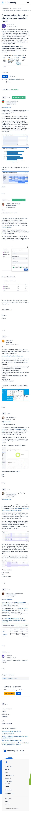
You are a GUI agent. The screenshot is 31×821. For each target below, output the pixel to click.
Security (7, 804)
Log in (4, 678)
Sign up (10, 678)
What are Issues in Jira (8, 733)
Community (11, 2)
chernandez (10, 24)
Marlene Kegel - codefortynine (14, 593)
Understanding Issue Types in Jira (11, 731)
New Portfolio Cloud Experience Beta (12, 740)
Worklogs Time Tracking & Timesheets (12, 356)
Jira (14, 8)
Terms (6, 801)
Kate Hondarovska (14, 79)
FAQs (6, 772)
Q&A (10, 8)
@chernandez (7, 107)
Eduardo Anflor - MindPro (13, 203)
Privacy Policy (8, 798)
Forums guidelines (9, 775)
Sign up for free (9, 693)
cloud (3, 723)
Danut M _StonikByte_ (12, 101)
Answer (5, 76)
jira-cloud (9, 723)
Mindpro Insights (6, 227)
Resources (7, 783)
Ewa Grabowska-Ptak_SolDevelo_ (15, 493)
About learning (8, 781)
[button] (15, 60)
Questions (18, 8)
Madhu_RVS (9, 340)
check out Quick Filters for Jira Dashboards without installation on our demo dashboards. (14, 620)
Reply (3, 193)
